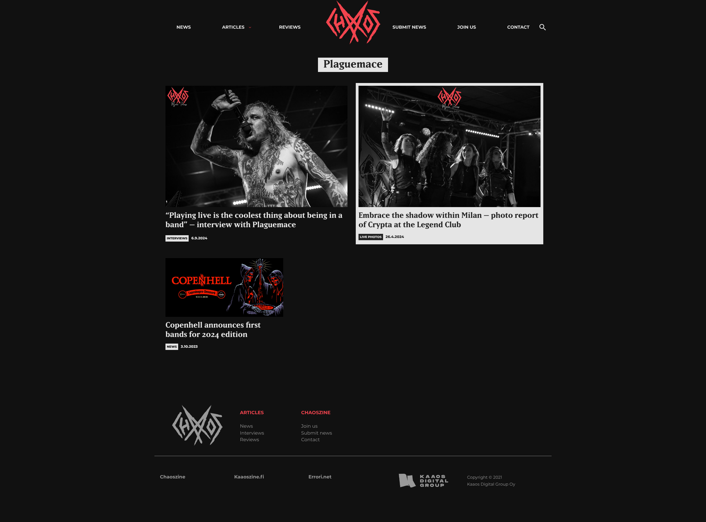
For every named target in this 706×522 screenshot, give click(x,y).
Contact (310, 440)
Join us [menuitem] (466, 27)
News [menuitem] (183, 27)
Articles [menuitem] (233, 27)
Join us (309, 426)
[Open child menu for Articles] (250, 27)
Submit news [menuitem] (409, 27)
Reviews (249, 440)
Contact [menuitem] (518, 27)
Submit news (316, 433)
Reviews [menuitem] (290, 27)
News (246, 426)
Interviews (252, 433)
